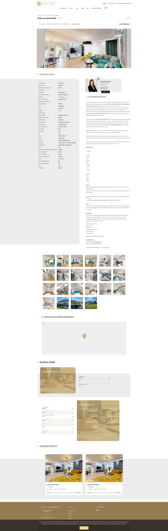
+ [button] (43, 323)
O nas (77, 8)
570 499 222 (105, 87)
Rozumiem (84, 528)
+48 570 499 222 (46, 514)
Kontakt (70, 518)
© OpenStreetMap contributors (121, 353)
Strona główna (63, 8)
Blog (88, 8)
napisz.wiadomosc (106, 91)
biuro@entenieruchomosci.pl (49, 517)
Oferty (70, 8)
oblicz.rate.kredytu (75, 24)
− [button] (43, 325)
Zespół (82, 8)
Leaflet (111, 353)
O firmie (70, 513)
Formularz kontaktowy (96, 8)
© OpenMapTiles (114, 353)
